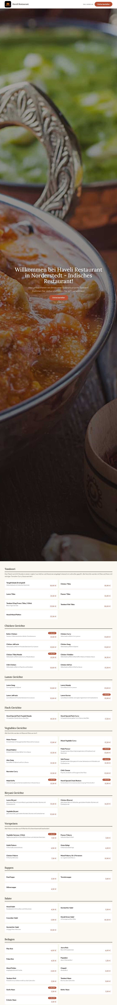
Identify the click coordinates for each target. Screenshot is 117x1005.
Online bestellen (103, 4)
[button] (31, 584)
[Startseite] (8, 4)
